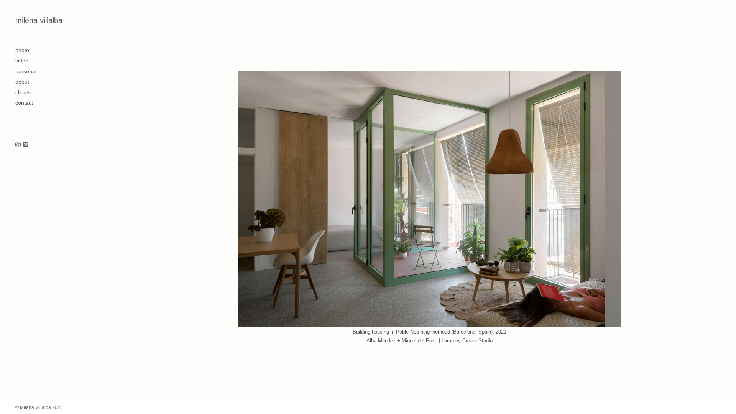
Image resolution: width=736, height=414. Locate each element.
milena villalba (38, 20)
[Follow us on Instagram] (18, 145)
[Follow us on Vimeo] (25, 145)
